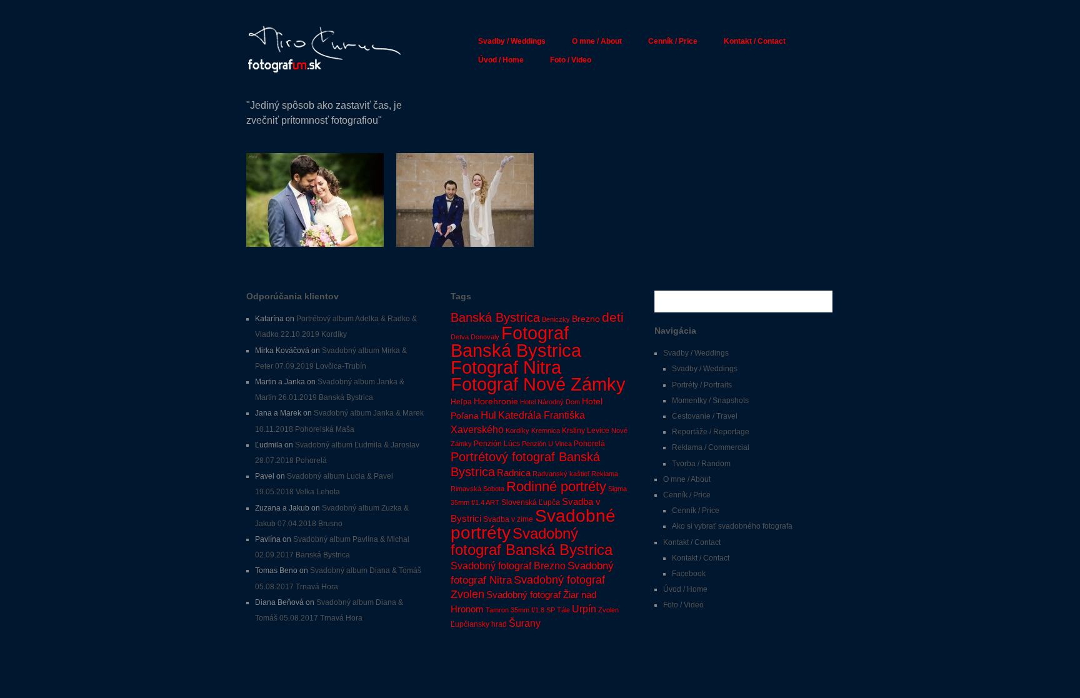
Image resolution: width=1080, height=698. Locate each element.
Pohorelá (589, 443)
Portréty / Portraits (702, 385)
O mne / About (597, 41)
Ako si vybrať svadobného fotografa (732, 526)
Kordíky (517, 430)
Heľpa (461, 401)
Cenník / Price (673, 41)
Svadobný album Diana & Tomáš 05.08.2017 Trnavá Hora (315, 224)
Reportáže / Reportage (710, 431)
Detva (460, 337)
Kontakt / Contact (755, 41)
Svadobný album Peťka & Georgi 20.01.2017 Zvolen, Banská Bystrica (466, 224)
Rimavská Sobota (477, 488)
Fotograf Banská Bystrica (516, 341)
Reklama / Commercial (710, 447)
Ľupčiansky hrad (479, 624)
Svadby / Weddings (512, 41)
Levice (598, 430)
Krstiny (573, 430)
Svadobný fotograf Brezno (508, 565)
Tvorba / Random (701, 463)
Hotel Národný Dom (550, 402)
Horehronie (496, 401)
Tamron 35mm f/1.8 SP (520, 610)
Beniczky (556, 319)
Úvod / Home (501, 60)
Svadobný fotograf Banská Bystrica (531, 541)
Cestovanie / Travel (705, 416)
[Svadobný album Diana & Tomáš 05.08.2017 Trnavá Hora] (315, 199)
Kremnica (545, 430)
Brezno (586, 319)
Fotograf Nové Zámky (538, 384)
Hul (488, 415)
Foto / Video (570, 60)
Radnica (514, 473)
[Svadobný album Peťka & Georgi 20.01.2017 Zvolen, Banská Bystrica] (465, 199)
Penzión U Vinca (547, 443)
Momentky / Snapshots (710, 400)
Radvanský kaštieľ (560, 473)
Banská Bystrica (495, 317)
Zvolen (608, 610)
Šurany (525, 623)
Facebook (689, 573)
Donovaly (485, 337)
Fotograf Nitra (506, 367)
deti (613, 317)
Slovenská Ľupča (530, 502)
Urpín (584, 609)
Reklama (604, 473)
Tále (563, 610)
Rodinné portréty (556, 486)
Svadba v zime (508, 519)
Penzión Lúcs (497, 443)
